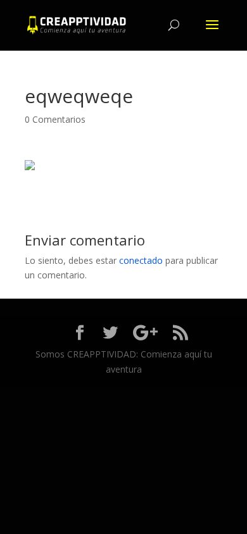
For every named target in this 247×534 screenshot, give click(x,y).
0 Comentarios (55, 119)
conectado (141, 260)
